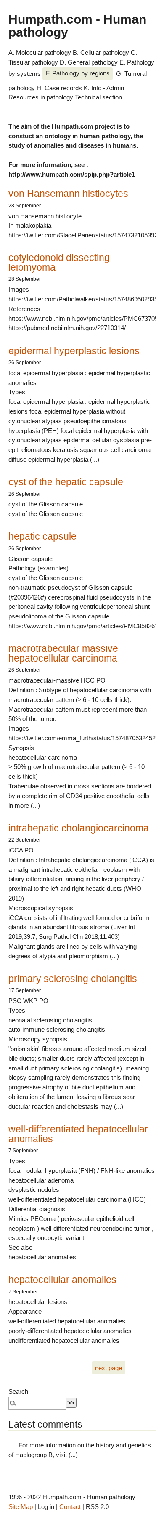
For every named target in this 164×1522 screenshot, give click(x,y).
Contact (70, 1506)
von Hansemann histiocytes (68, 193)
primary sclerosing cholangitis (72, 978)
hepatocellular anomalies (62, 1279)
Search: (19, 1391)
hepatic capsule (42, 536)
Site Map (20, 1506)
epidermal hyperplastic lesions (74, 350)
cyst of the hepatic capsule (65, 481)
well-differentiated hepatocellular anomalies (78, 1134)
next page (108, 1367)
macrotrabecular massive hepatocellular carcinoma (63, 653)
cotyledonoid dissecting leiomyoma (59, 262)
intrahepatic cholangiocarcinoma (78, 828)
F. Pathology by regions (78, 73)
